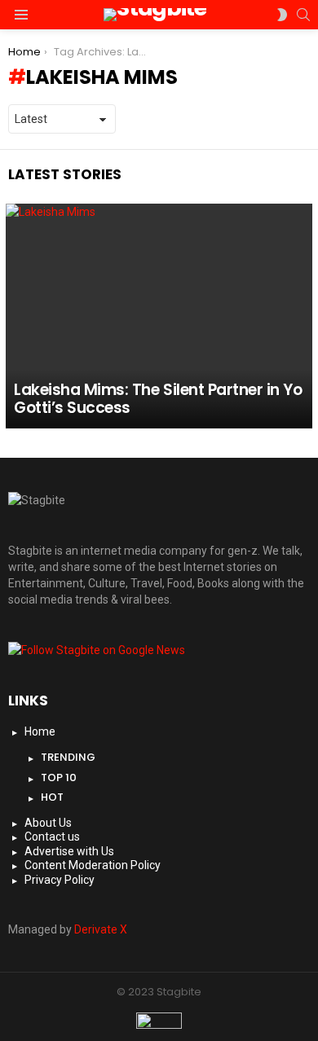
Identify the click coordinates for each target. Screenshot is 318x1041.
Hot (52, 797)
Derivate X (100, 929)
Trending (68, 757)
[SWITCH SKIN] (282, 15)
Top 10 (59, 777)
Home (39, 731)
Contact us (52, 836)
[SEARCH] (303, 15)
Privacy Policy (59, 879)
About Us (48, 822)
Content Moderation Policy (92, 865)
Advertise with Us (69, 851)
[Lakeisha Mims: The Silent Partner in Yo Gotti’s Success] (159, 316)
